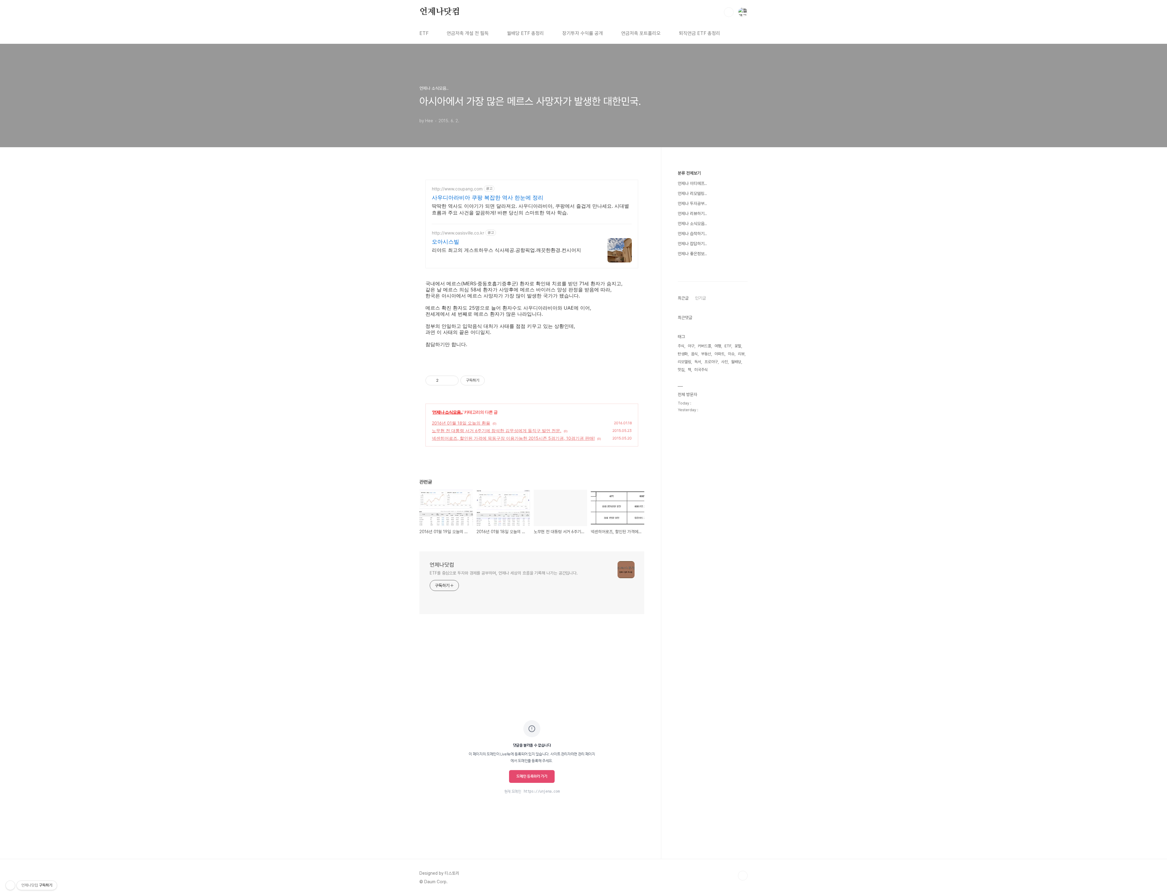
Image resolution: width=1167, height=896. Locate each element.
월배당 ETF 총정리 (525, 33)
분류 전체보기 (689, 173)
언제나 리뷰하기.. (692, 213)
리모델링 (684, 361)
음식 (694, 354)
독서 (697, 361)
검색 (728, 12)
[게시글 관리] (452, 380)
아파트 (719, 354)
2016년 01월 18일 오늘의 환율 (461, 422)
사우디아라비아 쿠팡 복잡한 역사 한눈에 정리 (487, 197)
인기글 (700, 298)
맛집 (681, 369)
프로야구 (711, 361)
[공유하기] (444, 380)
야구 (691, 346)
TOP (743, 875)
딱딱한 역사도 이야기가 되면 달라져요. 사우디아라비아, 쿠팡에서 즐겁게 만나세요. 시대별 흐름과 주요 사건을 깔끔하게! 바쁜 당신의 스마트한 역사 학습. (530, 209)
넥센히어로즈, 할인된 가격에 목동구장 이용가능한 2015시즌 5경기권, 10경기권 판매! (513, 438)
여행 (717, 346)
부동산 (706, 354)
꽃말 (738, 346)
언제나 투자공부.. (692, 203)
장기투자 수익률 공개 (582, 33)
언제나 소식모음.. (447, 412)
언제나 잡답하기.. (692, 243)
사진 (724, 361)
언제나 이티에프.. (692, 183)
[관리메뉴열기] (10, 885)
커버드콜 (704, 346)
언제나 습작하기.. (692, 233)
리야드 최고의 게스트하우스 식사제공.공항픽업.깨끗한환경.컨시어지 (506, 250)
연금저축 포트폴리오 (641, 33)
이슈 (731, 354)
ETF (424, 33)
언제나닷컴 (439, 12)
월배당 (736, 361)
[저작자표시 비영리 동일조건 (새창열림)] (493, 380)
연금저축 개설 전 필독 (468, 33)
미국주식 (701, 369)
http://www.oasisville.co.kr (458, 232)
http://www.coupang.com (457, 188)
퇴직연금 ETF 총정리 (699, 33)
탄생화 (683, 354)
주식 (681, 346)
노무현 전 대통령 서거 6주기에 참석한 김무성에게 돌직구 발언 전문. (496, 430)
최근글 (683, 298)
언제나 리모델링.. (692, 193)
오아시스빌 (445, 241)
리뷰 (741, 354)
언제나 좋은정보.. (692, 253)
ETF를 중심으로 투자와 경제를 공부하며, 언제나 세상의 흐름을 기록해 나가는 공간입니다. (504, 573)
